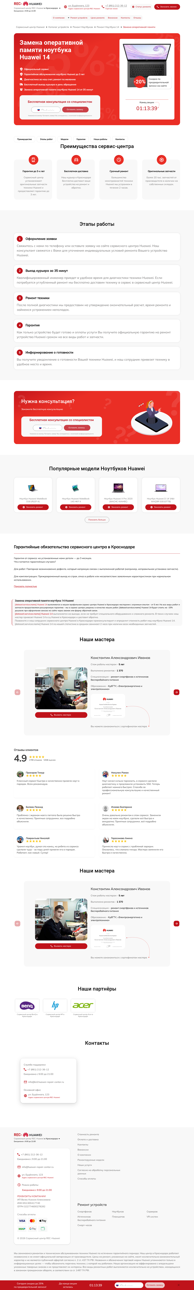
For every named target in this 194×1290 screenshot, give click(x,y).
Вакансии (112, 17)
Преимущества (24, 139)
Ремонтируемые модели (91, 1159)
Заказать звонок (168, 6)
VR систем (152, 1216)
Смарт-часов (85, 1225)
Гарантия (81, 139)
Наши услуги (85, 1165)
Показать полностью (25, 586)
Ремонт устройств (78, 17)
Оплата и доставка (88, 1139)
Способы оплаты (87, 1178)
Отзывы (137, 17)
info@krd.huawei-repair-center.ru (46, 1082)
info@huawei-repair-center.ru (38, 1167)
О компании (58, 17)
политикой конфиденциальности (80, 116)
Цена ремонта (98, 17)
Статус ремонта (143, 6)
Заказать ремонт (34, 507)
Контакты (125, 17)
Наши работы (100, 139)
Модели (64, 139)
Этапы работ (46, 139)
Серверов (152, 1211)
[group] (27, 1008)
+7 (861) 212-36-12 (116, 5)
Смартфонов (85, 1211)
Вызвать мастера (62, 715)
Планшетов (118, 1216)
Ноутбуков (118, 1211)
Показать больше (97, 519)
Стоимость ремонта (88, 1134)
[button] (176, 692)
